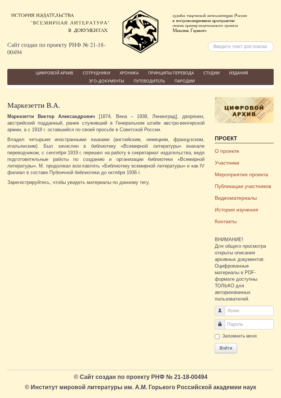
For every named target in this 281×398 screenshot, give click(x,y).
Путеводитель (149, 81)
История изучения (236, 210)
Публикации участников (243, 186)
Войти (226, 348)
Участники (227, 163)
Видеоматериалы (236, 198)
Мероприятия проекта (241, 174)
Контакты (226, 221)
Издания (238, 72)
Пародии (185, 81)
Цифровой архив (54, 72)
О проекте (227, 151)
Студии (211, 72)
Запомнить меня (239, 336)
